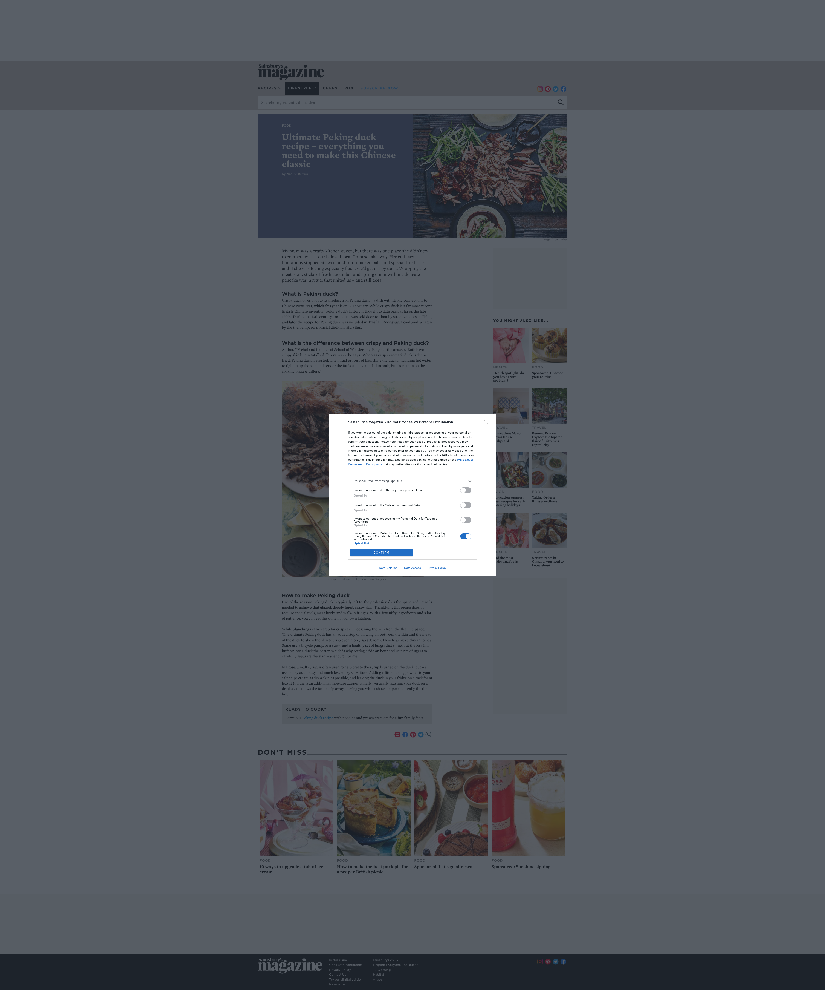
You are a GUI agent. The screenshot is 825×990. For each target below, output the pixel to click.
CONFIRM (382, 552)
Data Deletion (388, 567)
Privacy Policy (437, 567)
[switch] (465, 490)
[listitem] (412, 481)
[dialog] (412, 495)
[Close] (487, 422)
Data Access (412, 567)
